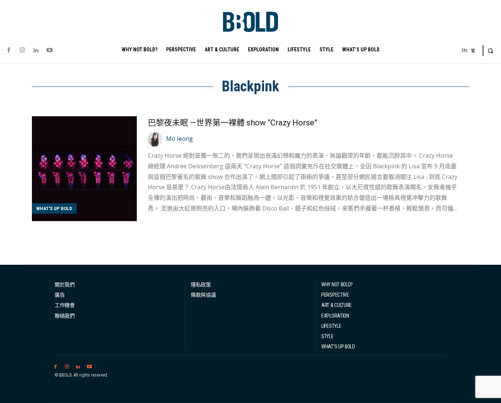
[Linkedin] (36, 50)
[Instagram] (22, 50)
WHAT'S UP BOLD (54, 208)
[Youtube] (50, 50)
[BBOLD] (250, 22)
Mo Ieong (179, 139)
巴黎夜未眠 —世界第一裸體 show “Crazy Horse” (232, 122)
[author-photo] (156, 139)
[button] (490, 51)
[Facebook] (9, 50)
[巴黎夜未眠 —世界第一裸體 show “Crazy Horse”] (84, 168)
